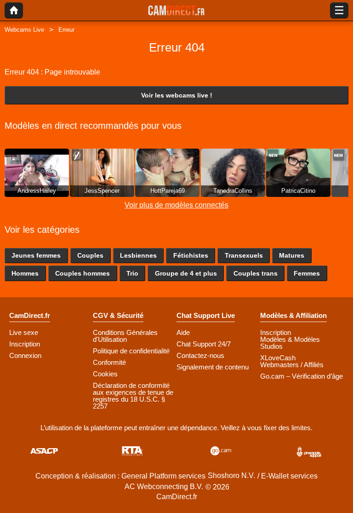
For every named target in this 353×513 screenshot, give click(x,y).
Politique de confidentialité (131, 351)
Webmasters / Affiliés (292, 365)
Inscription (24, 344)
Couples (90, 255)
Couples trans (255, 273)
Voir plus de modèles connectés (176, 205)
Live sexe (23, 332)
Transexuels (244, 255)
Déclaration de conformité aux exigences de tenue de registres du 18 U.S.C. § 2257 (133, 395)
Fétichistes (190, 255)
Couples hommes (82, 273)
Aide (183, 332)
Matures (291, 255)
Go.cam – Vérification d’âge (301, 376)
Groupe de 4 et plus (186, 273)
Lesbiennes (138, 255)
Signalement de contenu (212, 367)
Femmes (307, 273)
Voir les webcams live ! (176, 95)
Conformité (109, 362)
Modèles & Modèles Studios (290, 342)
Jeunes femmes (36, 255)
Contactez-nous (200, 355)
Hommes (25, 273)
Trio (132, 273)
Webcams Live (24, 29)
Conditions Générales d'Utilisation (125, 336)
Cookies (105, 374)
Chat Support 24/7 (203, 344)
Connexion (25, 355)
